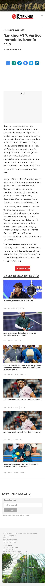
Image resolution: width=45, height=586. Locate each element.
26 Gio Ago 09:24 (13, 340)
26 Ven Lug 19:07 (13, 439)
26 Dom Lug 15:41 (13, 472)
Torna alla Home (22, 268)
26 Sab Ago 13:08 (13, 308)
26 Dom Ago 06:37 (13, 407)
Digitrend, (6, 308)
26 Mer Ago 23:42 (13, 374)
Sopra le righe (10, 500)
